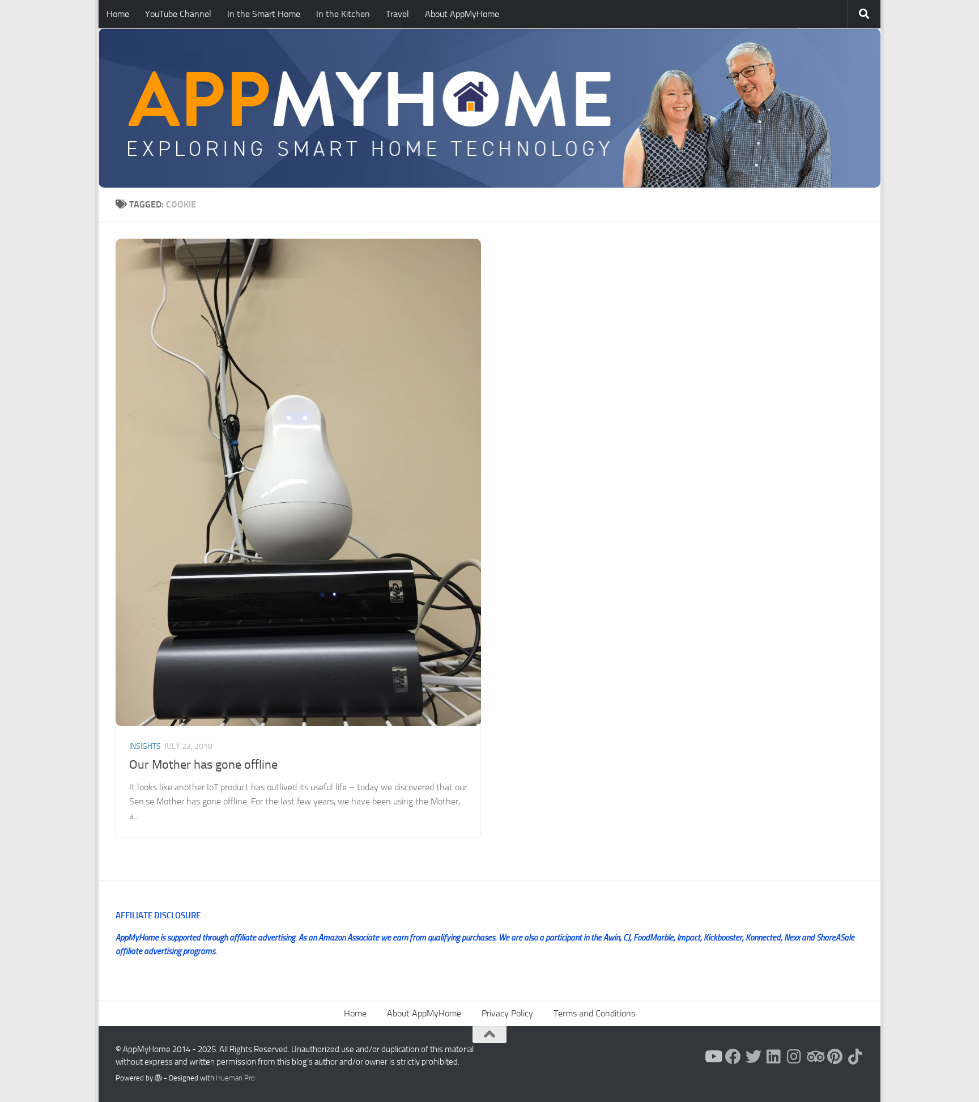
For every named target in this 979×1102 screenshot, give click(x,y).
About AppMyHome (462, 14)
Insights (145, 746)
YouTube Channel (178, 14)
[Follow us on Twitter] (753, 1057)
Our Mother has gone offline (203, 764)
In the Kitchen (343, 14)
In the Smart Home (263, 14)
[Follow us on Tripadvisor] (815, 1057)
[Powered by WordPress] (158, 1078)
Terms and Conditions (594, 1013)
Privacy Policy (507, 1013)
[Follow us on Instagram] (794, 1057)
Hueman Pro (235, 1078)
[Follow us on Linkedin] (774, 1057)
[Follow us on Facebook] (733, 1057)
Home (118, 14)
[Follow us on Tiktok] (855, 1057)
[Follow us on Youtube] (713, 1057)
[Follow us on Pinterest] (835, 1057)
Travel (397, 14)
